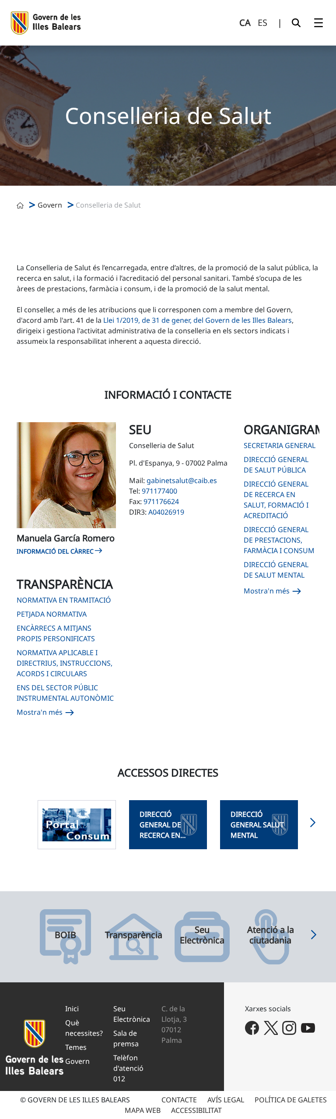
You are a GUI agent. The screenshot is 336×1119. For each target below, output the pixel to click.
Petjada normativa (52, 614)
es (262, 22)
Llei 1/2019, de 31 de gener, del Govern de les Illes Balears (197, 320)
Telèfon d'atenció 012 (128, 1068)
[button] (313, 824)
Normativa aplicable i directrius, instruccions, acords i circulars (64, 663)
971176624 (161, 501)
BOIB (65, 935)
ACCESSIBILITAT (196, 1110)
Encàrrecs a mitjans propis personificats (56, 633)
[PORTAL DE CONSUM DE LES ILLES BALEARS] (77, 824)
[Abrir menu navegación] (319, 23)
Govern (50, 205)
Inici (72, 1008)
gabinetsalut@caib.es (182, 480)
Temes (76, 1047)
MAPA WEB (143, 1110)
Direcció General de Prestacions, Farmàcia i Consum (279, 540)
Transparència (133, 935)
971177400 (159, 491)
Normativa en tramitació (64, 600)
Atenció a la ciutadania (270, 935)
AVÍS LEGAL (225, 1100)
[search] (296, 23)
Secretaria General (279, 445)
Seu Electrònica (202, 935)
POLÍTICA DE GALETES (291, 1100)
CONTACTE (179, 1100)
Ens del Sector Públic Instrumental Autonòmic (65, 693)
